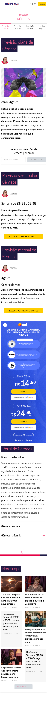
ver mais (21, 687)
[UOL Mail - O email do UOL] (31, 4)
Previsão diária (5, 27)
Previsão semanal (17, 27)
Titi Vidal (13, 60)
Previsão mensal (30, 27)
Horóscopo (23, 15)
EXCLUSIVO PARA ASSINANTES (23, 236)
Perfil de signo (41, 27)
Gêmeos (23, 19)
